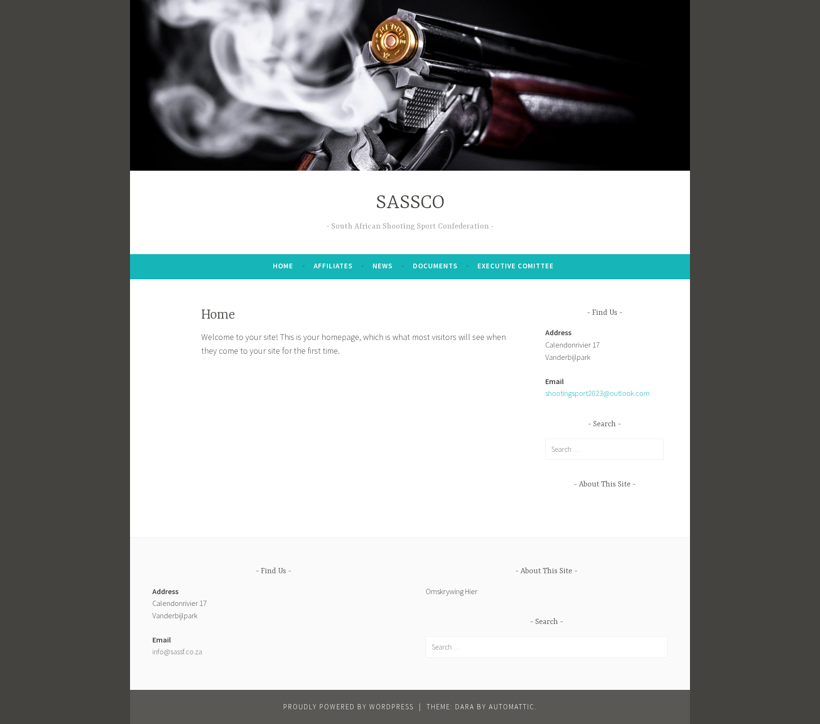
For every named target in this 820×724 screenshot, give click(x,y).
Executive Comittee (515, 265)
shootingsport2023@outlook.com (597, 393)
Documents (435, 265)
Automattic (512, 706)
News (382, 265)
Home (283, 265)
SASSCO (410, 203)
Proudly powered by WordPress (348, 706)
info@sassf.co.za (177, 651)
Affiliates (333, 265)
